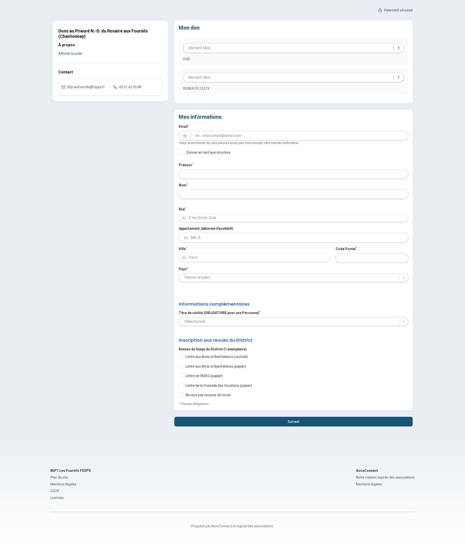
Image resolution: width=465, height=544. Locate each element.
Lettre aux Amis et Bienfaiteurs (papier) (216, 366)
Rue (182, 209)
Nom (183, 185)
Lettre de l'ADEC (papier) (204, 376)
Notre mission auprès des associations (385, 477)
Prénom (186, 165)
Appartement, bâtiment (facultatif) (206, 228)
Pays (183, 269)
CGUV (54, 491)
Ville (183, 248)
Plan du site (59, 477)
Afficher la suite (70, 53)
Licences (57, 498)
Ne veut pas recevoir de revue (208, 395)
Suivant (293, 422)
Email (184, 126)
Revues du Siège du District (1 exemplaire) (213, 349)
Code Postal (346, 248)
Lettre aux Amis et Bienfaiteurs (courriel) (217, 357)
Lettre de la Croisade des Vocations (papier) (219, 385)
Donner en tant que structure (208, 152)
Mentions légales (63, 484)
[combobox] (293, 217)
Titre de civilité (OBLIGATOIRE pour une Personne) (219, 312)
